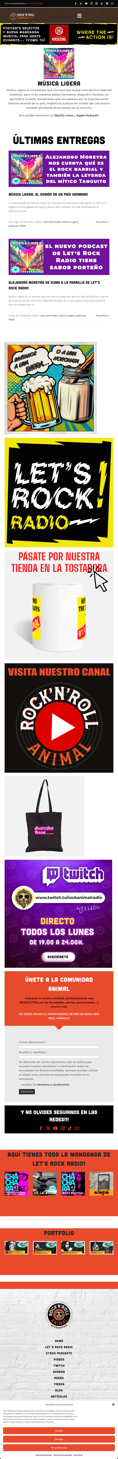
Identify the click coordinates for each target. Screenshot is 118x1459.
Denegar (59, 1439)
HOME (59, 1341)
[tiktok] (102, 3)
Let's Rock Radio (52, 221)
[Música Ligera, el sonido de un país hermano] (59, 169)
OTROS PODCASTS (59, 1353)
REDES (59, 1378)
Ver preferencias (59, 1447)
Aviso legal (78, 1455)
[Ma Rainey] (16, 1248)
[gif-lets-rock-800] (59, 439)
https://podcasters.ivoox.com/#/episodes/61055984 (41, 1183)
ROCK (23, 225)
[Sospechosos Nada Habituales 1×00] (101, 1184)
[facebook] (76, 3)
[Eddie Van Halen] (45, 1248)
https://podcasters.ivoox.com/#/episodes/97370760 (70, 1183)
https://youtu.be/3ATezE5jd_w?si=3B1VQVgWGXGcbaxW (70, 1248)
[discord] (107, 3)
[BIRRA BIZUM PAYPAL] (51, 343)
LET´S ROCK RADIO (59, 1347)
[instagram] (91, 3)
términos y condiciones (53, 1084)
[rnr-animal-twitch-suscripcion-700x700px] (58, 860)
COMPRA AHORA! (36, 3)
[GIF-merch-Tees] (45, 777)
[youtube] (86, 3)
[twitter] (81, 3)
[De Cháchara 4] (45, 1184)
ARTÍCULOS (59, 1396)
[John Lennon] (73, 1247)
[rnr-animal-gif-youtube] (59, 664)
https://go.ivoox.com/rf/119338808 (98, 1183)
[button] (113, 1404)
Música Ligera (70, 221)
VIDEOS (59, 1359)
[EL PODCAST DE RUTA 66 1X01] (16, 1184)
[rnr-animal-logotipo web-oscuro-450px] (59, 1300)
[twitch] (97, 3)
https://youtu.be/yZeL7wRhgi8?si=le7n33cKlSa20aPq (13, 1248)
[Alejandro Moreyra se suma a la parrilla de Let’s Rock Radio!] (59, 257)
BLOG (59, 1390)
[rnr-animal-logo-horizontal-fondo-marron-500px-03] (22, 13)
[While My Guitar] (101, 1247)
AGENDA (59, 1372)
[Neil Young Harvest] (73, 1184)
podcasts (14, 225)
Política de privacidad (62, 1455)
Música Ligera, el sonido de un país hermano (48, 194)
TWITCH (59, 1365)
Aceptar (59, 1430)
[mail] (112, 3)
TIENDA (59, 1384)
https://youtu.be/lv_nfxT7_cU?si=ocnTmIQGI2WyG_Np (41, 1248)
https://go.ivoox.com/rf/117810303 (13, 1183)
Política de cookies (44, 1455)
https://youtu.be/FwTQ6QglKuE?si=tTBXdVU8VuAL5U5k (98, 1248)
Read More (102, 221)
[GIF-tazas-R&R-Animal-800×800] (59, 551)
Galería (20, 1183)
